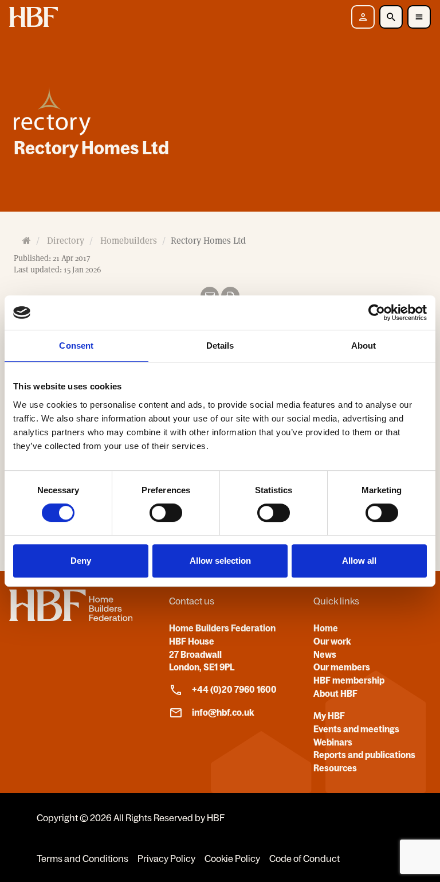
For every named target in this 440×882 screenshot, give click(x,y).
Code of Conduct (304, 858)
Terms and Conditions (82, 858)
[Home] (70, 617)
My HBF (329, 715)
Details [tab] (220, 345)
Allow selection (220, 560)
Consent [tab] (76, 345)
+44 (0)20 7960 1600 (234, 689)
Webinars (332, 742)
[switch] (166, 513)
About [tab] (363, 345)
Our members (341, 667)
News (324, 654)
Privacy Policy (166, 858)
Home (325, 628)
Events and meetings (356, 729)
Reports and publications (364, 754)
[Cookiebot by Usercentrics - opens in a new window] (377, 312)
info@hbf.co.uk (223, 712)
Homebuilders (128, 241)
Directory (65, 241)
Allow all (359, 560)
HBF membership (348, 680)
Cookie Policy (232, 858)
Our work (332, 641)
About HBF (335, 693)
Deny (80, 560)
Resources (335, 768)
